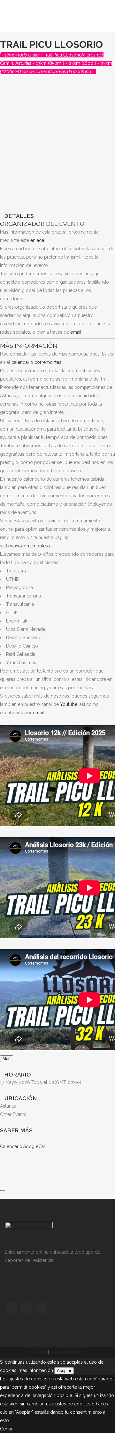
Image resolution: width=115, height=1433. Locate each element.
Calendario (11, 1146)
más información (36, 1370)
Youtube (68, 704)
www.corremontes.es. (32, 545)
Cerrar (6, 1428)
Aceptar (64, 1370)
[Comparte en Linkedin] (2, 1171)
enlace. (37, 240)
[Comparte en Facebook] (2, 1154)
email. (76, 332)
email (38, 712)
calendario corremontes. (37, 362)
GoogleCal (33, 1146)
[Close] (2, 1190)
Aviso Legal (37, 1352)
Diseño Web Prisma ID (69, 1352)
